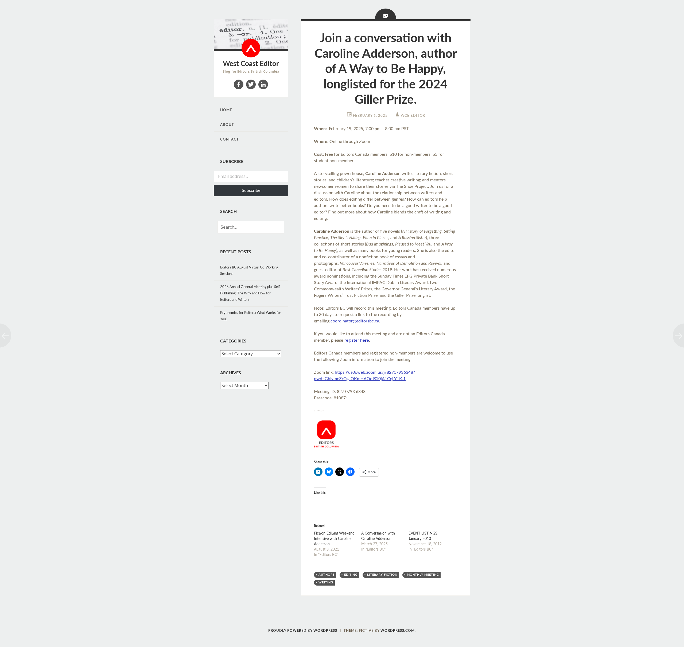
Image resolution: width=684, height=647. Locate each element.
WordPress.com (397, 631)
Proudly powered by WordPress (302, 631)
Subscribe (251, 190)
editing (350, 574)
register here (356, 340)
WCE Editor (413, 116)
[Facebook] (238, 84)
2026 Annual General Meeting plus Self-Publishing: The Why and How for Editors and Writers (250, 293)
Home (226, 110)
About (227, 125)
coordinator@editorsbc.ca (355, 321)
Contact (229, 139)
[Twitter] (251, 84)
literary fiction (382, 574)
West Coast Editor (251, 63)
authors (326, 574)
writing (325, 582)
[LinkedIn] (263, 84)
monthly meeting (423, 574)
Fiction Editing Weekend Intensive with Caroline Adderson (334, 539)
